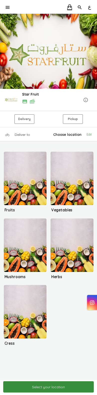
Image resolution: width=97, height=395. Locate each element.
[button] (48, 100)
